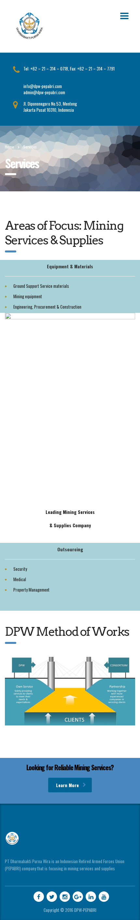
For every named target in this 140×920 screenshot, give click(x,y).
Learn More (67, 785)
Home (9, 146)
